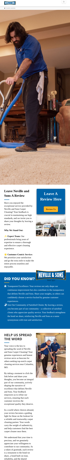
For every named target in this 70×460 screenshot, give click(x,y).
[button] (64, 1)
